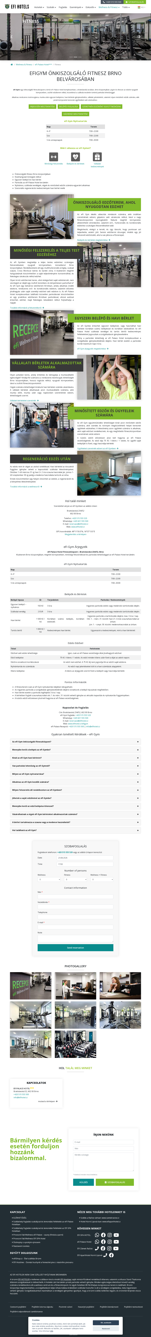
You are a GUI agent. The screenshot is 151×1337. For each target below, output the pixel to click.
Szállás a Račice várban (91, 1218)
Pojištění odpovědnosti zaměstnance (26, 1311)
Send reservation (75, 947)
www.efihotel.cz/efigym (78, 723)
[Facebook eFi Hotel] (103, 1241)
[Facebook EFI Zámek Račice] (103, 1248)
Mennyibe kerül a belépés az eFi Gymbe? (31, 749)
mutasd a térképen (46, 1101)
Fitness (67, 875)
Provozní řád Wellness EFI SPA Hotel (29, 1238)
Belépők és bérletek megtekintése (92, 240)
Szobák (51, 7)
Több (125, 7)
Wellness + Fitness (98, 875)
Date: (40, 857)
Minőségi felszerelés (54, 163)
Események (76, 7)
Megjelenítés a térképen (75, 534)
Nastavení (106, 1329)
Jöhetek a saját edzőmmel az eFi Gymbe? (31, 798)
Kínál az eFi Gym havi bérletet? (27, 758)
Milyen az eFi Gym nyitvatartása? (28, 774)
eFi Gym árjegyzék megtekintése (91, 348)
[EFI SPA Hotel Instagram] (110, 1235)
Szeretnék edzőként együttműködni (101, 106)
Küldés (84, 1182)
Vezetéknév (43, 902)
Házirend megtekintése (75, 114)
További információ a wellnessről (24, 486)
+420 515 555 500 (76, 726)
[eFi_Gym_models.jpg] (75, 985)
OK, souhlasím (106, 1323)
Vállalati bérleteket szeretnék (23, 400)
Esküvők (90, 7)
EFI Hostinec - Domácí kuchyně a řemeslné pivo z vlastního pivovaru (43, 1262)
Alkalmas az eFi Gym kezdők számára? (30, 782)
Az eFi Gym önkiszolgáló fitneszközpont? (31, 741)
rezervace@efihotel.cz (78, 524)
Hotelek (38, 7)
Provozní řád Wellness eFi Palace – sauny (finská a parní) (38, 1234)
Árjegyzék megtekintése (42, 106)
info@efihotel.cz (93, 726)
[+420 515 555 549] (97, 1249)
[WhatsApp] (97, 1235)
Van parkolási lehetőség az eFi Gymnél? (31, 766)
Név (39, 892)
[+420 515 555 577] (105, 1255)
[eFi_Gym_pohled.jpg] (30, 1044)
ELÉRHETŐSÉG (19, 1218)
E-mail (40, 922)
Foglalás (63, 7)
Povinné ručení (65, 1307)
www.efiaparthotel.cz (111, 1221)
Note (40, 932)
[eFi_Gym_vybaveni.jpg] (75, 1014)
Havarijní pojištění (86, 1307)
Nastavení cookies (21, 1246)
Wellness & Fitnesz (108, 7)
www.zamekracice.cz (110, 1218)
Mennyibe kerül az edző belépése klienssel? (33, 806)
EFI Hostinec (66, 1279)
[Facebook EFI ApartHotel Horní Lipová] (111, 1255)
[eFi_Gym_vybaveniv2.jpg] (120, 1014)
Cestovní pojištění (18, 1307)
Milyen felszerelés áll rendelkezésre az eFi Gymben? (37, 790)
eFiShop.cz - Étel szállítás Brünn (27, 1258)
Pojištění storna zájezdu (42, 1307)
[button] (11, 36)
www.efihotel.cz (78, 526)
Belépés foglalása (68, 106)
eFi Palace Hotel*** (43, 64)
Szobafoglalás (136, 2)
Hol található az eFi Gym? (24, 830)
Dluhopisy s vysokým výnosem (26, 1242)
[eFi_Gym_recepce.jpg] (30, 985)
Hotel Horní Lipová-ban (91, 1221)
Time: (40, 864)
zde (51, 1331)
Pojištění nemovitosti (133, 1307)
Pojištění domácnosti (109, 1307)
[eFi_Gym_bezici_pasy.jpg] (30, 1014)
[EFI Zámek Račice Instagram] (109, 1248)
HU (142, 7)
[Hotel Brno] (17, 6)
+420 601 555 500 (80, 521)
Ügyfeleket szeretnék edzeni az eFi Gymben (96, 448)
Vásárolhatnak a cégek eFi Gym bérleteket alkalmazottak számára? (44, 814)
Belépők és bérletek (75, 163)
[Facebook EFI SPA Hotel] (103, 1235)
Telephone (42, 912)
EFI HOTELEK (24, 1279)
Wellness (42, 875)
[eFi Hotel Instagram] (110, 1241)
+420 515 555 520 (79, 518)
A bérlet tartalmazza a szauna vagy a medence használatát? (41, 822)
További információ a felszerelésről (25, 307)
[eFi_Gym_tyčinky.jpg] (120, 985)
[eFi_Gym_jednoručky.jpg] (75, 1044)
